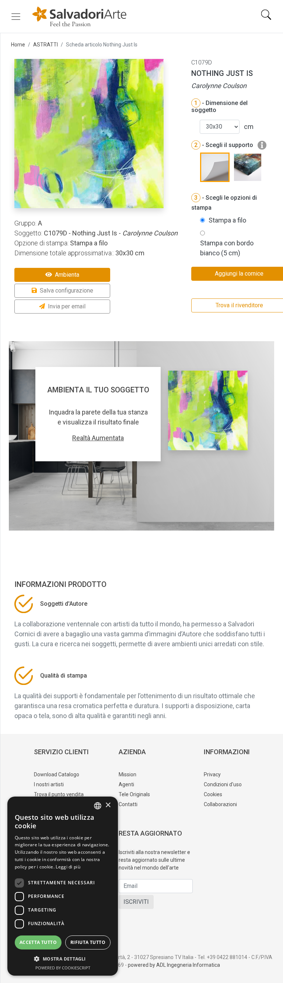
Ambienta (67, 274)
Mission (127, 774)
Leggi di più (68, 867)
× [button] (108, 805)
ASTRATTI (45, 45)
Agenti (126, 784)
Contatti (128, 804)
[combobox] (97, 805)
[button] (63, 958)
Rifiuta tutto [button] (87, 942)
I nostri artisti (49, 784)
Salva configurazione (66, 290)
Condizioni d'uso (223, 784)
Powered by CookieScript (62, 967)
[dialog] (62, 886)
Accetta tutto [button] (38, 942)
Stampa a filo (227, 220)
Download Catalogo (56, 774)
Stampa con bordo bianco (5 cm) (227, 248)
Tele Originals (134, 794)
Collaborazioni (220, 804)
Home (18, 45)
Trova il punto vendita (59, 794)
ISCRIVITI (136, 901)
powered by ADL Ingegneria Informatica (174, 965)
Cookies (213, 794)
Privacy (212, 774)
